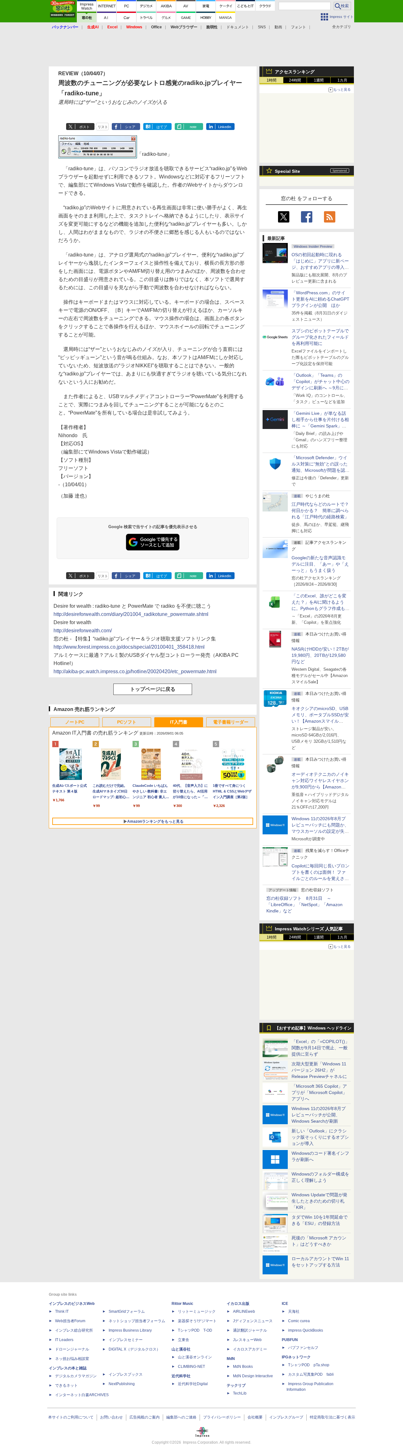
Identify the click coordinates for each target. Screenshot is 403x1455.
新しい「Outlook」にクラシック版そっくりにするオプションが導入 (320, 1137)
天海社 (293, 1311)
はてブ (161, 127)
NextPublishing (122, 1384)
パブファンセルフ (303, 1347)
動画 (278, 27)
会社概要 (255, 1417)
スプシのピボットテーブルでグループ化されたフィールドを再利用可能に (320, 337)
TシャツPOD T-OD (195, 1330)
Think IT (62, 1311)
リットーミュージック (197, 1311)
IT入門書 (178, 722)
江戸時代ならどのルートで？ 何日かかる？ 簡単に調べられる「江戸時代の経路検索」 (322, 510)
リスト (103, 127)
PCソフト (126, 722)
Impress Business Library (130, 1330)
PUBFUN (290, 1340)
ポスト (84, 127)
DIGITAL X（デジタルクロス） (134, 1349)
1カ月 (342, 80)
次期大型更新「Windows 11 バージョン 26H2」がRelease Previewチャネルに (319, 1070)
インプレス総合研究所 (74, 1330)
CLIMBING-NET (191, 1366)
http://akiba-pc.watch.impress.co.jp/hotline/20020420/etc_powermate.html (135, 671)
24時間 (295, 80)
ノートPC (74, 722)
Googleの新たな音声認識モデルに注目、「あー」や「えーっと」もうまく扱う (320, 564)
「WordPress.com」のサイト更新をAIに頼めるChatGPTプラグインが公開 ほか (320, 299)
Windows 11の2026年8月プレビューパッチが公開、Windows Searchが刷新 (319, 1115)
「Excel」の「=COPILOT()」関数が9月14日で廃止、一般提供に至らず (320, 1048)
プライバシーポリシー (222, 1417)
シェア (130, 127)
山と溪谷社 (181, 1349)
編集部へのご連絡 (181, 1417)
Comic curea (299, 1321)
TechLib (240, 1393)
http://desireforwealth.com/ (83, 630)
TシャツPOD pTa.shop (308, 1365)
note (193, 127)
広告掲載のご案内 (144, 1417)
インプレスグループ (286, 1417)
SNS (262, 27)
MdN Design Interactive (253, 1376)
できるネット (66, 1385)
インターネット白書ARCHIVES (82, 1395)
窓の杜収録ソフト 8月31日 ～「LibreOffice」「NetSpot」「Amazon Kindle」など (304, 904)
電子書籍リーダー (230, 722)
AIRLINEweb (244, 1311)
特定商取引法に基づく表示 (332, 1417)
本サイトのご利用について (71, 1417)
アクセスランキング (295, 71)
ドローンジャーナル (72, 1349)
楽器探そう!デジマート (197, 1321)
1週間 (319, 80)
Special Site (287, 171)
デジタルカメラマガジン (76, 1376)
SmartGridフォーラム (127, 1311)
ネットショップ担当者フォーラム (137, 1321)
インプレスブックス (126, 1374)
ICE (285, 1303)
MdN (231, 1358)
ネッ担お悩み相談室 (72, 1358)
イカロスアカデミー (250, 1349)
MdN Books (243, 1366)
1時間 (271, 80)
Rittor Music (182, 1303)
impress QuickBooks (305, 1330)
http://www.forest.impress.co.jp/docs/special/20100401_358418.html (129, 647)
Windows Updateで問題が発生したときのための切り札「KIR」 (319, 1201)
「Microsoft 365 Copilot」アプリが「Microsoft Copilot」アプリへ (319, 1092)
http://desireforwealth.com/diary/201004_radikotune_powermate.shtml (131, 614)
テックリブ (236, 1385)
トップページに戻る (152, 689)
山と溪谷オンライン (195, 1357)
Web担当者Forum (70, 1321)
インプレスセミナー (126, 1340)
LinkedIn (224, 127)
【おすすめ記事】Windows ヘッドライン (313, 1028)
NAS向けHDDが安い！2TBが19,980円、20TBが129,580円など (320, 655)
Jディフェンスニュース (253, 1321)
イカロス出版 (238, 1303)
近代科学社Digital (193, 1384)
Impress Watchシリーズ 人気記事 (309, 928)
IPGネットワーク (296, 1357)
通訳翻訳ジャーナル (250, 1330)
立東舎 (183, 1340)
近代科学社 (181, 1376)
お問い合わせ (111, 1417)
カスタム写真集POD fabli (311, 1374)
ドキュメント (237, 27)
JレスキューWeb (247, 1340)
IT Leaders (64, 1340)
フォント (298, 27)
